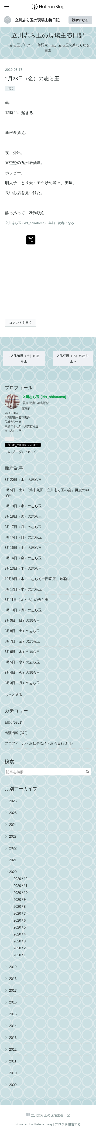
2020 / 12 (20, 879)
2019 (13, 967)
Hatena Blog (43, 1124)
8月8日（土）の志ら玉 (22, 631)
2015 (13, 1014)
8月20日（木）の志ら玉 (23, 480)
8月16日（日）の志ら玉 (23, 537)
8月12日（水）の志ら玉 (23, 589)
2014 (13, 1026)
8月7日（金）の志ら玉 (22, 641)
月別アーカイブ (21, 788)
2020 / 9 (20, 899)
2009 (13, 1085)
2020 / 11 (20, 886)
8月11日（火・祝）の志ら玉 (26, 600)
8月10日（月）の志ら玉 (23, 610)
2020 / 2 (20, 948)
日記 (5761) (13, 722)
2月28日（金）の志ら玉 (32, 78)
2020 (13, 872)
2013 (13, 1038)
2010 (13, 1073)
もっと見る (13, 695)
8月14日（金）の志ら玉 (23, 558)
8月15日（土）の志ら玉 (23, 547)
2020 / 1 (20, 955)
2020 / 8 (20, 906)
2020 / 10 (20, 893)
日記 (10, 88)
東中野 (11, 163)
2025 (13, 813)
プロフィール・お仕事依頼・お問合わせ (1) (39, 743)
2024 (13, 825)
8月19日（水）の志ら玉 (23, 506)
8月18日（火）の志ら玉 (23, 516)
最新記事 (14, 467)
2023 (13, 836)
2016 (13, 1002)
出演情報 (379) (16, 733)
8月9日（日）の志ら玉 (22, 620)
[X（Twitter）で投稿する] (30, 239)
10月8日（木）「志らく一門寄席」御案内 (37, 579)
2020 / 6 (20, 920)
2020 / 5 (20, 927)
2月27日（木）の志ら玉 (73, 358)
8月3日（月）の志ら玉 (22, 683)
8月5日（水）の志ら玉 (22, 662)
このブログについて (20, 452)
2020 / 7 (20, 913)
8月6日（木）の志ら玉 (22, 652)
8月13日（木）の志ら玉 (23, 568)
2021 (13, 860)
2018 (13, 979)
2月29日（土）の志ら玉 (24, 358)
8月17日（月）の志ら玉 (23, 527)
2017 (13, 990)
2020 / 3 (20, 941)
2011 (12, 1061)
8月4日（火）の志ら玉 (22, 672)
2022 (13, 848)
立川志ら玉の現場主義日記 (37, 20)
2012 (13, 1049)
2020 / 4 (20, 934)
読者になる (80, 20)
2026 (13, 801)
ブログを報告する (68, 1124)
